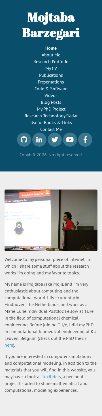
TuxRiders (51, 376)
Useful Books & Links (51, 122)
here (9, 345)
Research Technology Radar (51, 115)
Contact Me (51, 129)
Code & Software (51, 88)
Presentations (51, 82)
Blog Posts (51, 102)
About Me (51, 55)
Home (51, 48)
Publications (51, 75)
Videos (51, 95)
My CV (51, 68)
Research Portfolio (51, 61)
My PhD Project (51, 109)
